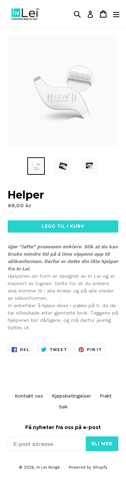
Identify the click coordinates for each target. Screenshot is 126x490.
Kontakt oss (29, 396)
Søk (63, 406)
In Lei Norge (48, 467)
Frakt (106, 396)
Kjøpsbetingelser (71, 396)
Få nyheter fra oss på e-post (63, 427)
